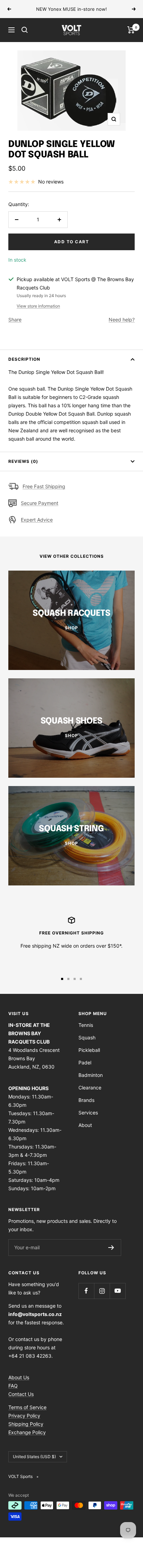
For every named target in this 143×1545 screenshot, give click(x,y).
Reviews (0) (23, 461)
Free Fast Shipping (44, 486)
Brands (86, 1100)
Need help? (122, 319)
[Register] (111, 1247)
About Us (18, 1377)
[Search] (25, 30)
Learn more (115, 9)
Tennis (85, 1025)
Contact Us (21, 1394)
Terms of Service (27, 1407)
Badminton (90, 1075)
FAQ (13, 1386)
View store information (38, 306)
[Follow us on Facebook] (86, 1291)
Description (24, 359)
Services (88, 1112)
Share (15, 319)
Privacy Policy (24, 1416)
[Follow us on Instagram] (102, 1291)
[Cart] (131, 29)
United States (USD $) (34, 1456)
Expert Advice (37, 520)
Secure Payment (39, 503)
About (85, 1125)
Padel (84, 1062)
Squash (86, 1037)
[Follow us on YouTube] (117, 1291)
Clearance (89, 1087)
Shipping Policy (25, 1424)
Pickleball (89, 1050)
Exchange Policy (27, 1432)
